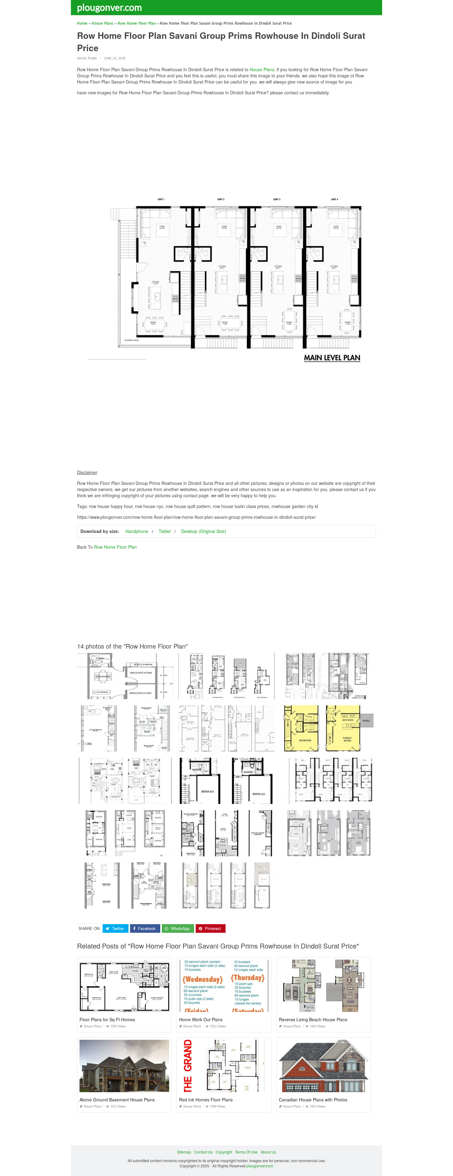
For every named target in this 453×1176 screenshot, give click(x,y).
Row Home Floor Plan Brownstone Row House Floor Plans (128, 850)
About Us (268, 1151)
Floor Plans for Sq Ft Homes (107, 1019)
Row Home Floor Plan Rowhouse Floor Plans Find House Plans (233, 745)
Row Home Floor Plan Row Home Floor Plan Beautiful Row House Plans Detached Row (355, 798)
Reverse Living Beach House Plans (313, 1019)
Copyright (224, 1151)
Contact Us (203, 1151)
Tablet (165, 531)
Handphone (136, 531)
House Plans (87, 58)
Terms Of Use (246, 1151)
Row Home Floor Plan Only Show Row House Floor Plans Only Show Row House (248, 798)
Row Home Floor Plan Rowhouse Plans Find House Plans (127, 903)
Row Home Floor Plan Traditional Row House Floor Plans (329, 850)
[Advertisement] (226, 143)
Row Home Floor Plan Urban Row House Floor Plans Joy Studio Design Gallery (145, 745)
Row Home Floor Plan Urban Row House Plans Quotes (328, 745)
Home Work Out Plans (200, 1019)
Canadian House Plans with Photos (313, 1099)
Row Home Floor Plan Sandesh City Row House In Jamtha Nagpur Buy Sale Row (147, 798)
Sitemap (184, 1151)
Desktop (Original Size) (203, 531)
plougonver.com (109, 7)
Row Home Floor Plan (115, 547)
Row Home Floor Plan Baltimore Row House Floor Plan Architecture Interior (243, 850)
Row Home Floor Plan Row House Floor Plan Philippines (126, 693)
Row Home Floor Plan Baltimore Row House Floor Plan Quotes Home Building (246, 693)
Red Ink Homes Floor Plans (206, 1099)
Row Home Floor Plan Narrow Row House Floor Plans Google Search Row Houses (250, 903)
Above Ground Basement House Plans (117, 1099)
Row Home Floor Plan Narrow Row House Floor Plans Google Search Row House (350, 693)
